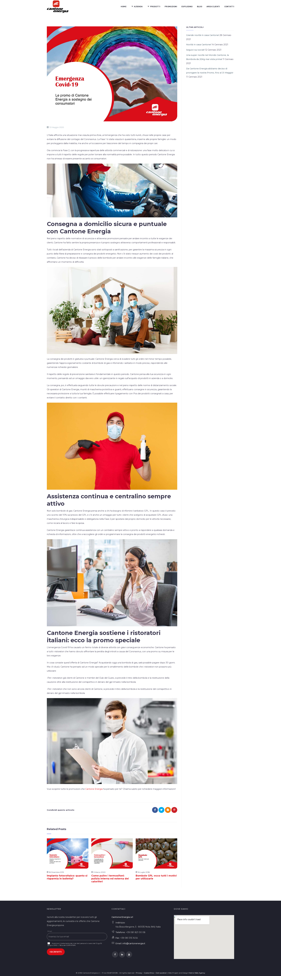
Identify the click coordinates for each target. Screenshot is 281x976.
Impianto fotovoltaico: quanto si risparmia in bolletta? (67, 877)
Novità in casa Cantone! (198, 44)
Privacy (139, 973)
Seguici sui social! (195, 50)
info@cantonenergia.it (133, 943)
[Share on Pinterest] (174, 810)
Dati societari (161, 973)
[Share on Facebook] (155, 810)
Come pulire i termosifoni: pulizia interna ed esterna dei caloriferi (110, 878)
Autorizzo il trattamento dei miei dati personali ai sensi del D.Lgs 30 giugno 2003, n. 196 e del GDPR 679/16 (75, 944)
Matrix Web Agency (197, 973)
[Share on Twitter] (161, 810)
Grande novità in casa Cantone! (202, 35)
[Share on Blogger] (168, 810)
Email (50, 931)
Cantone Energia (94, 789)
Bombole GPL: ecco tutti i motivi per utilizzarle (156, 877)
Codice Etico (149, 973)
